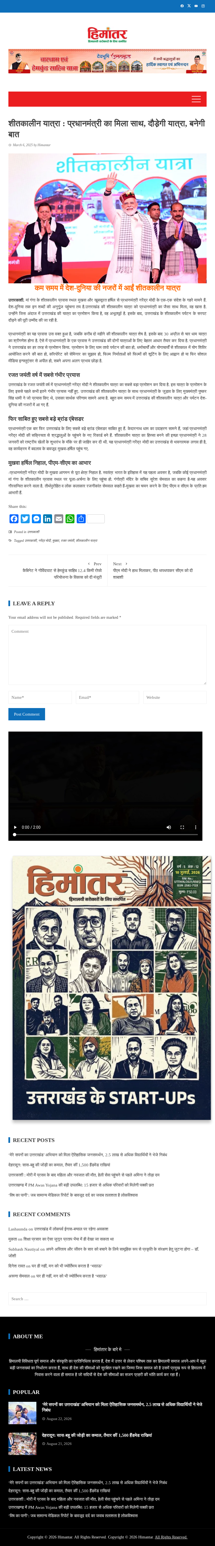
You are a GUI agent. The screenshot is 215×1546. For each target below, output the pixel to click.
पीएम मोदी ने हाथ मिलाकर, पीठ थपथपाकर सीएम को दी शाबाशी (153, 571)
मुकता (12, 1239)
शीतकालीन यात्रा (86, 541)
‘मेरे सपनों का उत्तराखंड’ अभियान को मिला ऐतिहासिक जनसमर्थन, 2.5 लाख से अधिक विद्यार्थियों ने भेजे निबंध (87, 1155)
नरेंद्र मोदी (44, 541)
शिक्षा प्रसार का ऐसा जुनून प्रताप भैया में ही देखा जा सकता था (69, 1239)
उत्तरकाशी (33, 532)
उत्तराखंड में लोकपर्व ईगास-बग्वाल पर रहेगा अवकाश (71, 1229)
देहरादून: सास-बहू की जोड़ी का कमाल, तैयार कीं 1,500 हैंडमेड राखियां (59, 1165)
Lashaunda (17, 1229)
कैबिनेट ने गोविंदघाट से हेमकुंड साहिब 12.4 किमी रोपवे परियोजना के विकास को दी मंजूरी (62, 571)
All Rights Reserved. (171, 1537)
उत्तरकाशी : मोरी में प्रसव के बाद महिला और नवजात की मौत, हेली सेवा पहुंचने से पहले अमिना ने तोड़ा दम (84, 1175)
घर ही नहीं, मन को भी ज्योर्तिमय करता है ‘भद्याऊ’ (67, 1266)
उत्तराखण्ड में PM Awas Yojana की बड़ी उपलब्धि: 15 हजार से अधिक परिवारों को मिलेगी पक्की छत (81, 1185)
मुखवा (55, 541)
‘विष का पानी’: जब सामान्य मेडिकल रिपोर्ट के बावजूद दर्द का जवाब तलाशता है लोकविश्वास (73, 1195)
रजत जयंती (67, 541)
